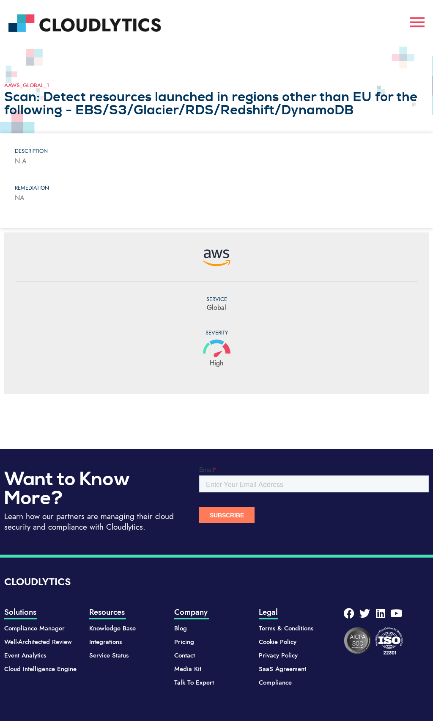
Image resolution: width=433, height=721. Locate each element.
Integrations (105, 641)
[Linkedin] (380, 613)
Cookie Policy (277, 641)
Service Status (109, 655)
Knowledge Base (112, 628)
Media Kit (187, 669)
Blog (180, 628)
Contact (184, 655)
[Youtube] (396, 613)
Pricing (184, 641)
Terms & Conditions (286, 628)
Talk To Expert (194, 682)
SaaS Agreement (282, 669)
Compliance (275, 682)
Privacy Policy (278, 655)
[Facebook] (349, 613)
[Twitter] (364, 613)
